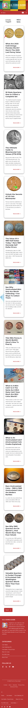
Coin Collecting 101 (18, 695)
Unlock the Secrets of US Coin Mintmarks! (14, 196)
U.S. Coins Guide (17, 5)
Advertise (15, 685)
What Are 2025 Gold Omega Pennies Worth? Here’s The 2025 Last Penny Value (13, 48)
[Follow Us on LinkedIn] (13, 666)
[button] (26, 13)
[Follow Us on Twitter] (6, 666)
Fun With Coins (4, 702)
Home (2, 695)
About (10, 685)
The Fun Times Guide (16, 681)
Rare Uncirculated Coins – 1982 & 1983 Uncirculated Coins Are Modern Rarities (14, 490)
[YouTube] (23, 13)
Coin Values (9, 695)
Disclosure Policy (14, 686)
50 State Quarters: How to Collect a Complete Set (13, 94)
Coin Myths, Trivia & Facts (7, 699)
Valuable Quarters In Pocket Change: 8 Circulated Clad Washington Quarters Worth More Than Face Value (13, 579)
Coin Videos (13, 702)
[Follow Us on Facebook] (3, 666)
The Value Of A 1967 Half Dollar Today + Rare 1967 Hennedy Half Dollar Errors (13, 243)
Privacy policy (21, 685)
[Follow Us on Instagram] (9, 666)
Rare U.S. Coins (19, 699)
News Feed (5, 657)
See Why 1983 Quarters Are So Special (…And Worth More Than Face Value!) (13, 530)
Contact (5, 685)
